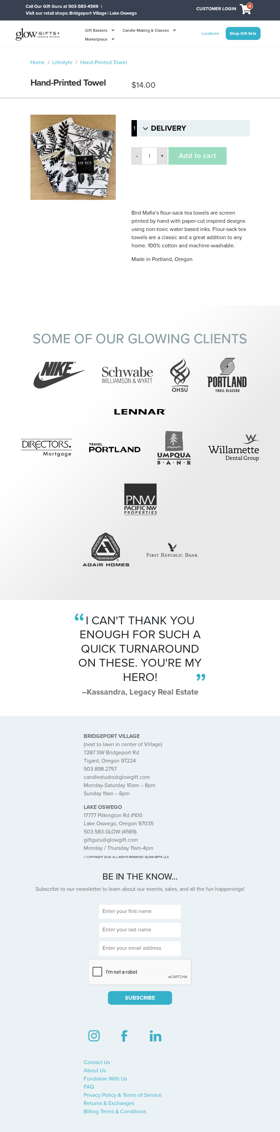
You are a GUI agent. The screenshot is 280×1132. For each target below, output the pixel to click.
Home (37, 62)
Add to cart (197, 156)
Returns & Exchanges (109, 1103)
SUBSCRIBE (140, 998)
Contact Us (97, 1062)
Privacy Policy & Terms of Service (123, 1095)
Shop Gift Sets (243, 33)
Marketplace (96, 39)
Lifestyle (62, 62)
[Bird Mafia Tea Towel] (73, 157)
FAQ (89, 1087)
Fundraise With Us (105, 1078)
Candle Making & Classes (146, 30)
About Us (95, 1070)
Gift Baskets (96, 30)
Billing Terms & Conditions (115, 1111)
